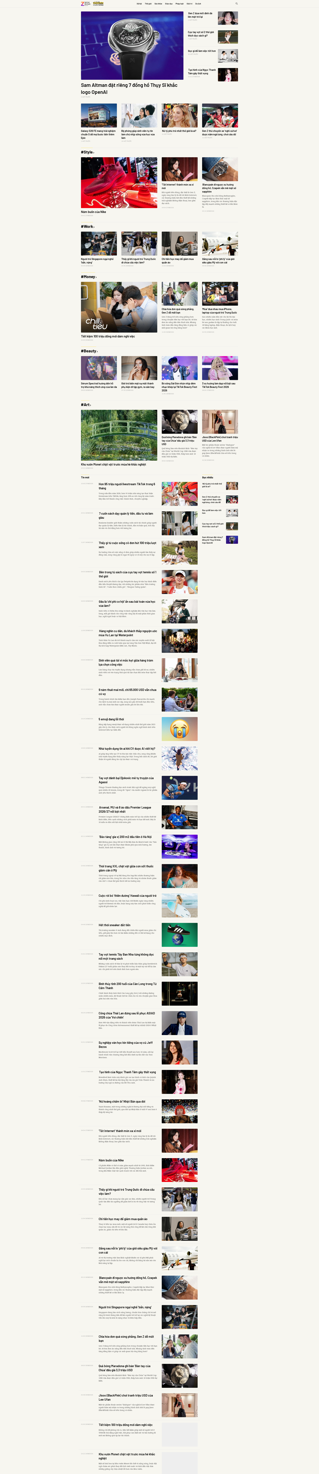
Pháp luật (180, 3)
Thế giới (148, 3)
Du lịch (198, 3)
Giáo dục (169, 3)
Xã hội (139, 3)
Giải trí (189, 3)
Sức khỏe (158, 3)
